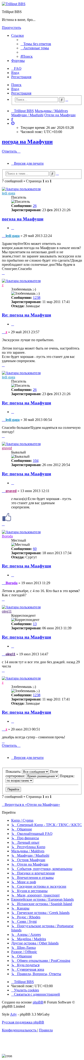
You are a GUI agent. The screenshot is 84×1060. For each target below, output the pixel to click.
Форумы (18, 61)
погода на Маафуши (27, 142)
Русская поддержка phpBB (23, 1022)
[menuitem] (36, 44)
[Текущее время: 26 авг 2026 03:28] (12, 123)
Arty (13, 1014)
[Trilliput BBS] (13, 4)
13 (35, 624)
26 (35, 206)
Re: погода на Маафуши (26, 315)
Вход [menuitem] (15, 73)
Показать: (14, 771)
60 (35, 549)
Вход (15, 89)
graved (7, 448)
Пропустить (11, 28)
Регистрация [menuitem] (21, 77)
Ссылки (17, 35)
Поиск (16, 85)
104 (35, 461)
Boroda (7, 536)
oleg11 (7, 611)
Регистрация (21, 93)
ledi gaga (8, 193)
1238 (36, 298)
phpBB (38, 1002)
